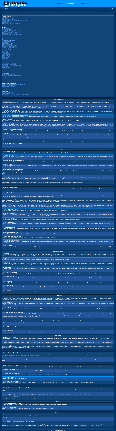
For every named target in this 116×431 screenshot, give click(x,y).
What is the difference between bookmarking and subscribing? (13, 84)
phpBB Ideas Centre (54, 418)
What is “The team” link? (6, 67)
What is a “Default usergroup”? (7, 66)
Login (3, 8)
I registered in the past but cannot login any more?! (11, 23)
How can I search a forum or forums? (8, 78)
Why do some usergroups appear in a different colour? (12, 65)
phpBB (53, 430)
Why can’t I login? (5, 17)
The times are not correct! (6, 29)
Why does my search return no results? (9, 79)
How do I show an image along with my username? (11, 32)
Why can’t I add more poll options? (8, 40)
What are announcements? (7, 55)
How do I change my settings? (7, 28)
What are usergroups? (6, 62)
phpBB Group (34, 415)
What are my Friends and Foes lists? (8, 74)
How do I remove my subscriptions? (8, 86)
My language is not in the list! (7, 31)
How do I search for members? (7, 80)
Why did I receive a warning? (7, 44)
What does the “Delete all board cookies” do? (10, 26)
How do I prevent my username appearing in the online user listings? (14, 20)
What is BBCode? (5, 50)
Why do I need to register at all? (7, 18)
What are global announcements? (8, 54)
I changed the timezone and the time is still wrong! (11, 30)
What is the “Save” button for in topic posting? (10, 46)
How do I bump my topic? (6, 48)
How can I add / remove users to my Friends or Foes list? (12, 75)
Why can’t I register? (5, 25)
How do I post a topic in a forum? (8, 36)
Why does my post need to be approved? (9, 47)
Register (7, 8)
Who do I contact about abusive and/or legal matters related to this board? (15, 94)
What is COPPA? (5, 24)
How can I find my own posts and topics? (9, 81)
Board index (4, 12)
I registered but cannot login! (7, 22)
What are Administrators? (6, 60)
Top (2, 103)
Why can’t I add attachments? (7, 43)
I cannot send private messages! (8, 70)
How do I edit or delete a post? (7, 37)
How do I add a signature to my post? (9, 38)
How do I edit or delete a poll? (7, 41)
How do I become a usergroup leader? (9, 64)
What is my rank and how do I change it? (9, 33)
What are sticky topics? (6, 56)
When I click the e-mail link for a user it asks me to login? (12, 34)
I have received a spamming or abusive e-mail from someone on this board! (15, 71)
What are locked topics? (6, 57)
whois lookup (82, 422)
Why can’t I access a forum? (7, 42)
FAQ (113, 8)
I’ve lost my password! (6, 21)
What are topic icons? (6, 58)
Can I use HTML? (5, 51)
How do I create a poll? (6, 39)
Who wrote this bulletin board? (7, 92)
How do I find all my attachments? (8, 89)
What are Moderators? (6, 61)
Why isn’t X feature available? (7, 93)
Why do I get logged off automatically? (9, 19)
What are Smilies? (5, 52)
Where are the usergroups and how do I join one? (11, 63)
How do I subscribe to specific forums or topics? (10, 85)
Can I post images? (5, 53)
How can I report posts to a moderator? (9, 45)
